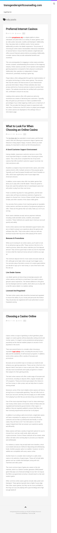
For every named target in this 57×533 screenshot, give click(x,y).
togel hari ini (7, 12)
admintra (19, 33)
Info (24, 33)
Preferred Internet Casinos (21, 29)
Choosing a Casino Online (21, 316)
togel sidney (16, 351)
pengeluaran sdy (17, 37)
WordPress (25, 513)
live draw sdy (13, 138)
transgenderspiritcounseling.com (23, 5)
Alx (34, 513)
